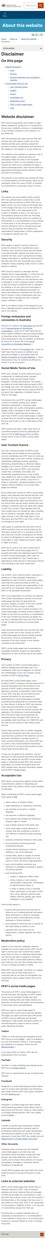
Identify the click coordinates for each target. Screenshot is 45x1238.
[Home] (11, 5)
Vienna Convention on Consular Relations (18, 357)
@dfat (21, 1039)
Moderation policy (17, 101)
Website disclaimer (13, 67)
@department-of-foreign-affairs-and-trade (19, 1139)
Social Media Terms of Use (17, 83)
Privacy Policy (23, 675)
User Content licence (18, 87)
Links (12, 70)
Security (13, 74)
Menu (5, 16)
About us (13, 39)
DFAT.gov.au (20, 434)
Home (3, 39)
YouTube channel (18, 1068)
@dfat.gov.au (14, 1094)
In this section (9, 48)
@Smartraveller (7, 1047)
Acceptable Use (16, 97)
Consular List (28, 349)
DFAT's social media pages (21, 104)
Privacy (13, 94)
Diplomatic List (29, 326)
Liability (13, 90)
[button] (37, 34)
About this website (29, 39)
